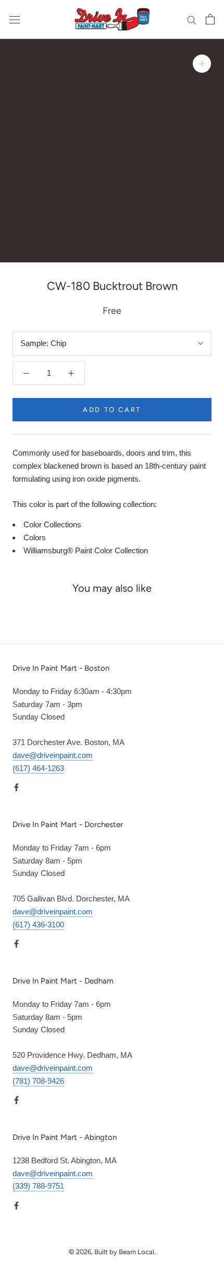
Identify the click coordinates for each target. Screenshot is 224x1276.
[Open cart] (210, 19)
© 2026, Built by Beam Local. (112, 1252)
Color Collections (52, 524)
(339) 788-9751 (38, 1185)
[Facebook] (16, 786)
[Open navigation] (14, 19)
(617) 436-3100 (38, 924)
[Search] (191, 19)
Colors (34, 537)
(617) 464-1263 (38, 768)
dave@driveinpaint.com (53, 755)
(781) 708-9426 (38, 1080)
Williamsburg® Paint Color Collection (85, 550)
